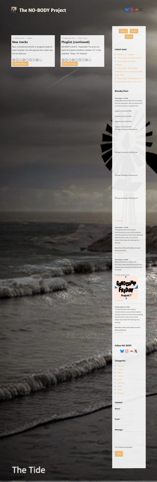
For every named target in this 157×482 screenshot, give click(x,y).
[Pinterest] (37, 59)
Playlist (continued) (75, 42)
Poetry (120, 376)
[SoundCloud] (136, 9)
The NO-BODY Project (42, 10)
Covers (120, 369)
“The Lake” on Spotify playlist (130, 57)
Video (120, 389)
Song (85, 38)
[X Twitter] (141, 9)
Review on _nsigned (126, 54)
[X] (23, 59)
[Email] (30, 59)
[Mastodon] (20, 59)
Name (118, 408)
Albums (29, 38)
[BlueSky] (127, 9)
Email (118, 419)
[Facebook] (33, 59)
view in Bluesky (119, 221)
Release (121, 382)
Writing (121, 393)
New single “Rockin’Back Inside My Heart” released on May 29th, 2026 (129, 71)
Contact (129, 36)
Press (80, 38)
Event (120, 372)
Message (119, 429)
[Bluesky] (17, 59)
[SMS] (40, 59)
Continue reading (20, 63)
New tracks (20, 42)
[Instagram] (132, 9)
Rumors (134, 31)
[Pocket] (27, 59)
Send (119, 453)
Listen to (123, 31)
